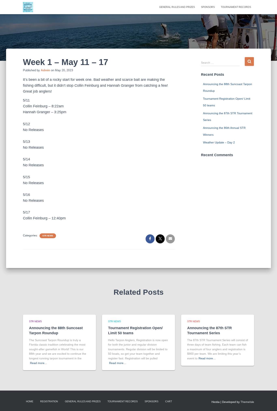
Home (29, 401)
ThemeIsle (247, 402)
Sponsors (208, 7)
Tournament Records (236, 7)
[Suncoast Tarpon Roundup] (28, 7)
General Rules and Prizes (177, 7)
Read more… (38, 363)
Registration (49, 401)
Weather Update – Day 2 (219, 142)
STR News (47, 236)
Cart (168, 401)
